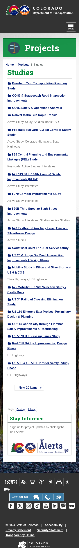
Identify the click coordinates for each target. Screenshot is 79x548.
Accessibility (53, 525)
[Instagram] (28, 505)
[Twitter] (20, 505)
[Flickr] (71, 505)
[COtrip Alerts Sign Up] (39, 445)
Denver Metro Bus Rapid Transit (34, 115)
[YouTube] (46, 505)
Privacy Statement (18, 530)
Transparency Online (20, 535)
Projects (23, 64)
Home (10, 64)
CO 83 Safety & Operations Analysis (37, 107)
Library (31, 409)
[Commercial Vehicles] (7, 489)
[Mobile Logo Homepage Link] (39, 10)
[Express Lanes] (11, 482)
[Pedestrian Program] (67, 482)
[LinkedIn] (54, 505)
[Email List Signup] (63, 505)
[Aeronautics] (41, 482)
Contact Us (20, 497)
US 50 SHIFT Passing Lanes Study (36, 336)
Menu (72, 27)
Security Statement (50, 530)
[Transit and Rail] (32, 482)
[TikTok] (37, 505)
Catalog (21, 409)
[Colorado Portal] (34, 543)
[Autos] (59, 482)
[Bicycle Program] (23, 482)
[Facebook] (11, 505)
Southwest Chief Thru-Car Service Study (40, 248)
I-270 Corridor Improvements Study (36, 193)
